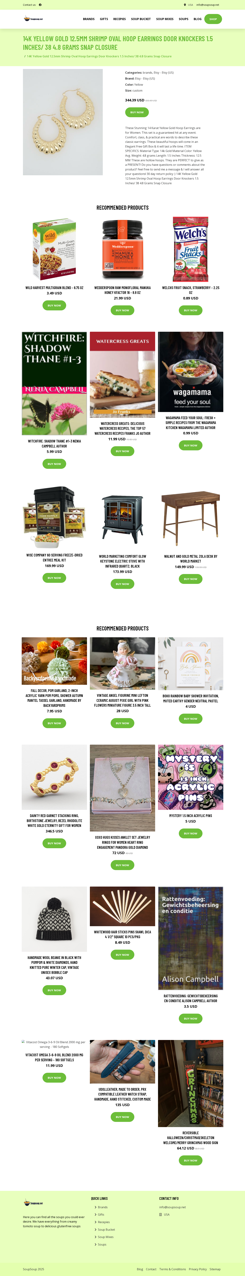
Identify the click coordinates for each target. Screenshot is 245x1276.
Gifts (104, 19)
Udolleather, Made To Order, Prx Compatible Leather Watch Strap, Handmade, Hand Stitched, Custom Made (122, 1094)
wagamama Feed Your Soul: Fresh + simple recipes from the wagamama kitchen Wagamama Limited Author (191, 422)
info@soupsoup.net (208, 4)
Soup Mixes (164, 19)
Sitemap (215, 1269)
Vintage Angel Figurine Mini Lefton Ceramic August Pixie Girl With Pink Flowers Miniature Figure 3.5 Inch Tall (122, 700)
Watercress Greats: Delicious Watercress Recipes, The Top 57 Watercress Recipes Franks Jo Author (122, 428)
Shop (213, 19)
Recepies (119, 19)
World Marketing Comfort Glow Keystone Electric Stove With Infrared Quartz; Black (122, 561)
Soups (183, 19)
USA (190, 4)
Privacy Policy (198, 1269)
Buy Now (137, 112)
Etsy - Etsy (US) (164, 73)
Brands (103, 1207)
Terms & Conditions (172, 1269)
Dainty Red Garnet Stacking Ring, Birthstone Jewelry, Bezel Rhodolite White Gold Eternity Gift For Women (54, 820)
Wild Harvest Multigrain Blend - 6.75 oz (54, 287)
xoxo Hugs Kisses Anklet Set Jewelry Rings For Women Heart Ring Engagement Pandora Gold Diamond (122, 842)
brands (89, 19)
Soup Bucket (141, 19)
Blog (198, 19)
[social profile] (40, 4)
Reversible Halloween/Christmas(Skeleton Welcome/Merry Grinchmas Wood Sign (190, 1137)
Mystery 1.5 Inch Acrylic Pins (190, 815)
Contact (151, 1269)
